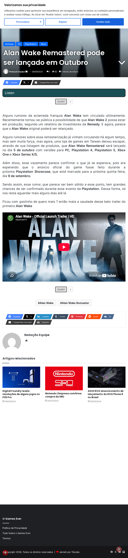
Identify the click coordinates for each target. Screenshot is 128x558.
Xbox (43, 44)
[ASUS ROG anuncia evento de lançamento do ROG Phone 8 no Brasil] (107, 377)
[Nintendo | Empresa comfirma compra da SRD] (64, 378)
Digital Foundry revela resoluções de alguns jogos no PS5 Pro (21, 394)
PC (19, 44)
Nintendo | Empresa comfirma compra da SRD (63, 395)
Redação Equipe (17, 71)
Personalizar (23, 21)
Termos (6, 538)
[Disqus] (64, 453)
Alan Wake (47, 303)
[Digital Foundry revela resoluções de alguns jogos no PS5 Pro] (21, 377)
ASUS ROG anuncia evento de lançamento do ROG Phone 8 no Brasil (106, 394)
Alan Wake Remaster (75, 303)
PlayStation (30, 44)
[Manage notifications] (119, 549)
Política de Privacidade (14, 528)
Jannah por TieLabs (69, 552)
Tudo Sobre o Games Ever (16, 533)
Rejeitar (63, 21)
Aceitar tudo (103, 21)
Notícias (9, 44)
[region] (64, 14)
